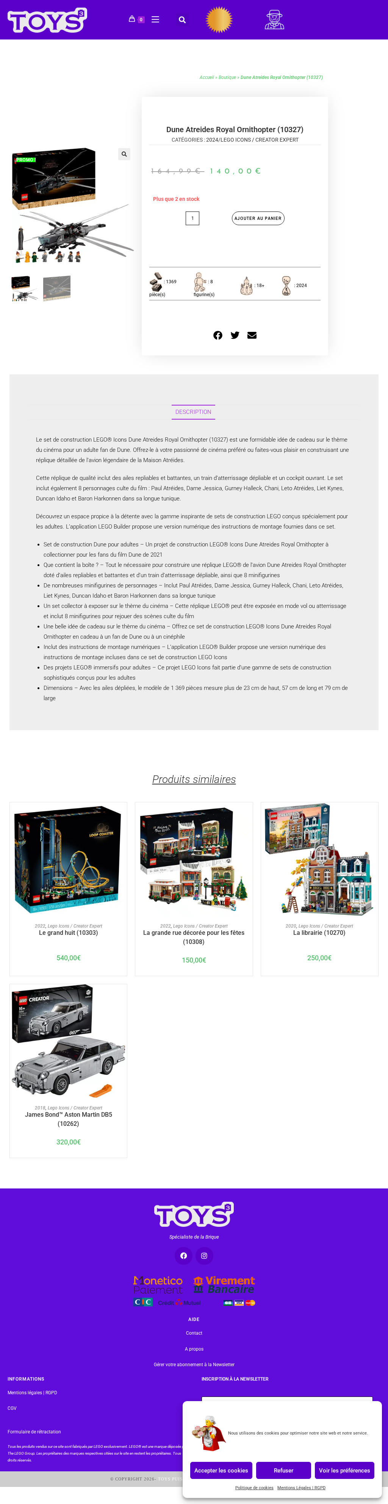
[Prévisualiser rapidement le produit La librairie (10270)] (372, 815)
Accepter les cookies (221, 1470)
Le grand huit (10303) (68, 932)
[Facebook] (183, 1256)
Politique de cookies (254, 1487)
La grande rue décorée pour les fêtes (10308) (193, 936)
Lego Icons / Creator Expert (260, 140)
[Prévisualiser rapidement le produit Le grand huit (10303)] (121, 815)
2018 (40, 1108)
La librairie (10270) (319, 932)
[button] (182, 19)
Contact (194, 1333)
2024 (212, 140)
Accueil (207, 77)
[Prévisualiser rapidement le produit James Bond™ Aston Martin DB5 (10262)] (121, 997)
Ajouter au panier (258, 218)
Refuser (283, 1470)
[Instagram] (204, 1256)
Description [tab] (193, 412)
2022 (40, 926)
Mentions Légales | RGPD (301, 1487)
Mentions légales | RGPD (32, 1392)
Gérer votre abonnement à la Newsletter (194, 1364)
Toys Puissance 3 (180, 1479)
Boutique (227, 77)
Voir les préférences (344, 1470)
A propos (194, 1349)
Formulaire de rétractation (34, 1432)
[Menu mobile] (152, 18)
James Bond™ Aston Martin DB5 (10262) (68, 1118)
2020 (291, 926)
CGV (12, 1408)
